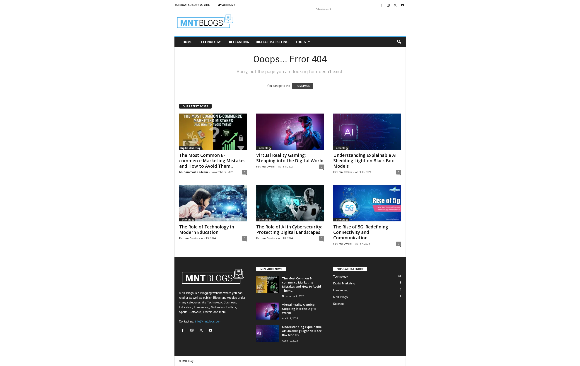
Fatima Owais (265, 166)
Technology (210, 42)
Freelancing (238, 42)
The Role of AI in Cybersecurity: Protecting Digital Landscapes (289, 229)
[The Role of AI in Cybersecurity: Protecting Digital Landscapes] (290, 203)
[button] (399, 42)
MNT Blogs (340, 297)
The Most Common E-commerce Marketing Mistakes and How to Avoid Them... (212, 160)
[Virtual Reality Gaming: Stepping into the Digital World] (290, 132)
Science (338, 303)
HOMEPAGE (303, 86)
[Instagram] (388, 5)
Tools (300, 42)
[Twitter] (395, 5)
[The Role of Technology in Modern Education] (213, 203)
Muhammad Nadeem (193, 172)
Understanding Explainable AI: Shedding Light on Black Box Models (365, 160)
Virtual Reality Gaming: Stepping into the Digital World (290, 158)
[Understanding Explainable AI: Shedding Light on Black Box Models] (367, 132)
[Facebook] (381, 5)
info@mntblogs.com (208, 321)
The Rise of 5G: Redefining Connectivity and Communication (360, 232)
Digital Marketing (272, 42)
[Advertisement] (323, 21)
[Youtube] (402, 5)
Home (187, 42)
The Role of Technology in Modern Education (206, 229)
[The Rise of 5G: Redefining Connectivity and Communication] (367, 203)
